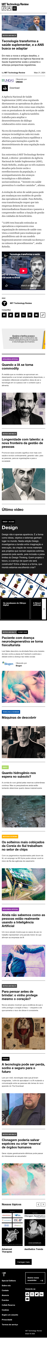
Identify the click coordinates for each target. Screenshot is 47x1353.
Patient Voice (22, 632)
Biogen (19, 665)
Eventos (5, 1300)
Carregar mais (23, 1262)
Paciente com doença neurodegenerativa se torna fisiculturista (22, 641)
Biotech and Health (9, 35)
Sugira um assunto (10, 1315)
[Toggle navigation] (14, 8)
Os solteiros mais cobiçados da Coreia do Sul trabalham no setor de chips (23, 845)
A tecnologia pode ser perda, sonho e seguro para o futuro (23, 1067)
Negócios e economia (10, 836)
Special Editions (9, 1280)
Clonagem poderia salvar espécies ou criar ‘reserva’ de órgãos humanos (21, 1143)
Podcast (6, 1058)
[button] (44, 609)
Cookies (5, 1310)
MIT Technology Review (14, 72)
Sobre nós (6, 1285)
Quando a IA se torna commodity (17, 366)
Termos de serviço (10, 1324)
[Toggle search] (4, 8)
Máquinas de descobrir (19, 717)
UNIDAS (19, 82)
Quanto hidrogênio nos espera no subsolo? (19, 774)
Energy (5, 767)
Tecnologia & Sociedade (11, 712)
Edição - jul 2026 (8, 521)
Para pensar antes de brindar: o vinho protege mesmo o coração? (20, 995)
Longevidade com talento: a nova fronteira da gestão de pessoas (22, 443)
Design (10, 527)
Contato (5, 1290)
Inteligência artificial (10, 359)
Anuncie (5, 1295)
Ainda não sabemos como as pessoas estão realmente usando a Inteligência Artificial (23, 920)
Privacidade (7, 1319)
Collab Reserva (8, 1305)
